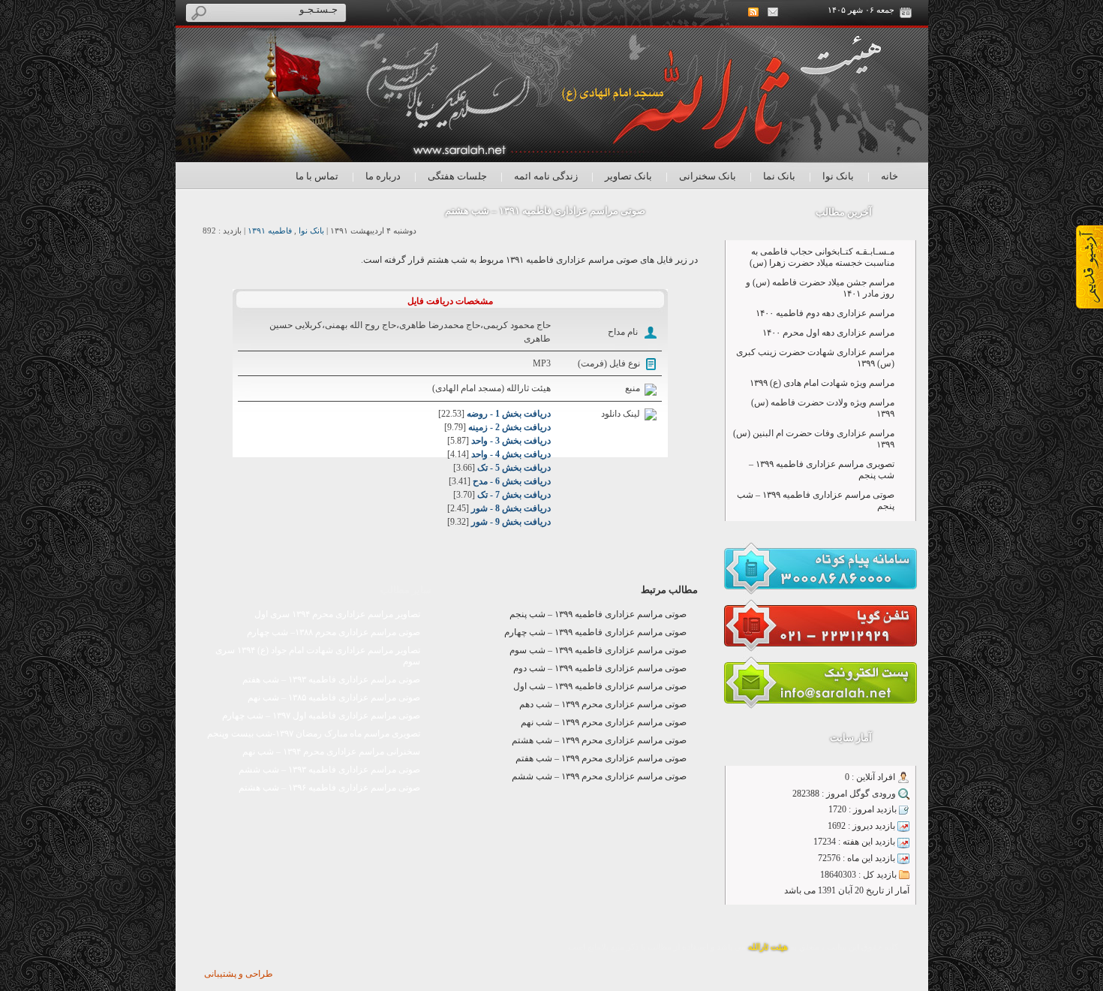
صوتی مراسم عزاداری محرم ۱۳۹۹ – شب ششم (599, 776)
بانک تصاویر (628, 176)
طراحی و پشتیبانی (238, 973)
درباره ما (383, 176)
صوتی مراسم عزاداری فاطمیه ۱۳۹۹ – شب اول (600, 686)
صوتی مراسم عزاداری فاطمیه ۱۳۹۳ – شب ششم (329, 769)
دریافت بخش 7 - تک (514, 494)
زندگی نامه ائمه (546, 176)
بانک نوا (838, 176)
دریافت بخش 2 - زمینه (509, 427)
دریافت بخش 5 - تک (514, 467)
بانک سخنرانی (707, 176)
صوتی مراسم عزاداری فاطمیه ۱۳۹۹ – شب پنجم (598, 614)
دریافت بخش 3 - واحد (511, 440)
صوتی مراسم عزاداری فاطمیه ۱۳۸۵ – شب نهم (334, 697)
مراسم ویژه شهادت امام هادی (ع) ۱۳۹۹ (822, 383)
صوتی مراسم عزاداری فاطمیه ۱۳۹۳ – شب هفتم (331, 679)
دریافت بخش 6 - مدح (512, 481)
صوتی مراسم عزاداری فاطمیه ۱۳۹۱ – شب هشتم (545, 210)
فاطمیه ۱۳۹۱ (270, 231)
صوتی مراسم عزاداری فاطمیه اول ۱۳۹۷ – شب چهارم (321, 715)
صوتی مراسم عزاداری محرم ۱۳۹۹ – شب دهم (603, 704)
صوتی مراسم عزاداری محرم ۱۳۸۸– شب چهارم (333, 632)
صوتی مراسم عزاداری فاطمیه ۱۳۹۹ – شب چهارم (595, 632)
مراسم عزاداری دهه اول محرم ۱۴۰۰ (828, 332)
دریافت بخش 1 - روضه (509, 413)
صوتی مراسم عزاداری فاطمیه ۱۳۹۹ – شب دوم (600, 668)
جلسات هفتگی (457, 176)
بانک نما (779, 176)
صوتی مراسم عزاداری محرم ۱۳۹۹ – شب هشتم (599, 740)
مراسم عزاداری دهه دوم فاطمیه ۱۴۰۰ (825, 313)
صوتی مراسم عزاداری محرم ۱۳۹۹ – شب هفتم (601, 758)
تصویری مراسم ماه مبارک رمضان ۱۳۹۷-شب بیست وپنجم (313, 733)
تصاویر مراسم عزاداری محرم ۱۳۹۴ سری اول (337, 614)
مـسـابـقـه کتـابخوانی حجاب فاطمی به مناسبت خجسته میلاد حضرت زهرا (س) (822, 257)
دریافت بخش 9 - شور (511, 522)
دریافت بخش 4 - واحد (511, 454)
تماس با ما (317, 176)
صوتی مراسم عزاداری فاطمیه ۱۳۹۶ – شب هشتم (329, 787)
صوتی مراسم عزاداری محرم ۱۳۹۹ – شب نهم (604, 722)
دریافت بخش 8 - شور (511, 508)
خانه (889, 176)
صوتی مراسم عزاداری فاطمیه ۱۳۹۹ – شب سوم (598, 650)
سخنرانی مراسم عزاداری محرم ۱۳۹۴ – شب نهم (331, 751)
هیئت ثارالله (768, 947)
